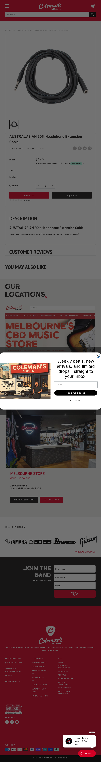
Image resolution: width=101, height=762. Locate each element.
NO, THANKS (76, 401)
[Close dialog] (98, 356)
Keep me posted (76, 393)
